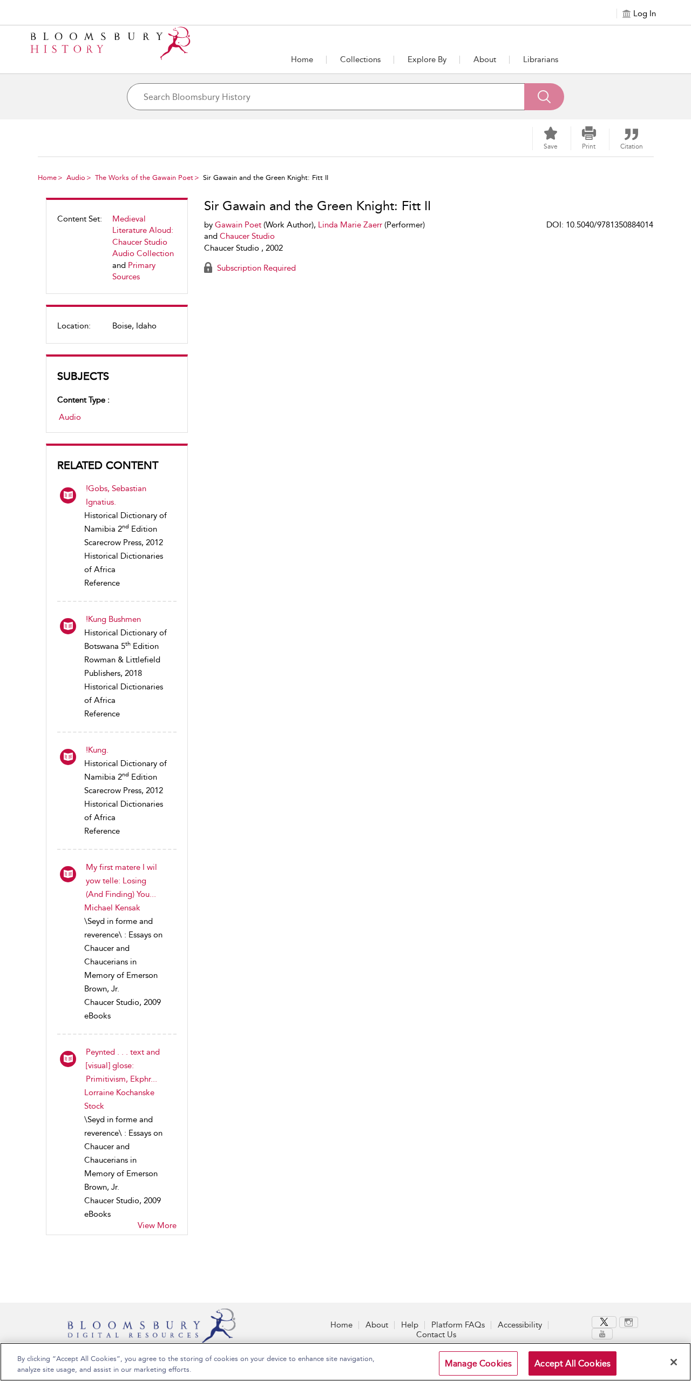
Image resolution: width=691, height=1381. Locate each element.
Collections (360, 59)
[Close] (674, 1362)
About (484, 59)
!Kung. (97, 750)
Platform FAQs (458, 1325)
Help (409, 1325)
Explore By (427, 59)
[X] (604, 1322)
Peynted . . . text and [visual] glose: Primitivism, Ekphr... (123, 1065)
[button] (427, 59)
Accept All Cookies (572, 1363)
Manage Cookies (478, 1363)
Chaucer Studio (247, 236)
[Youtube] (602, 1333)
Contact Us (436, 1334)
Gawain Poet (238, 225)
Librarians (540, 59)
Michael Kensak (112, 908)
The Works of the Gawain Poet (144, 177)
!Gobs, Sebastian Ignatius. (116, 495)
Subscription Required (255, 268)
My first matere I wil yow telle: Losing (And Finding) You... (121, 880)
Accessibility (520, 1325)
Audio (75, 177)
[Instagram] (628, 1322)
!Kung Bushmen (113, 619)
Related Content (107, 465)
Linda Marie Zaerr (350, 225)
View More (157, 1225)
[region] (345, 1362)
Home (302, 59)
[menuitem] (117, 252)
